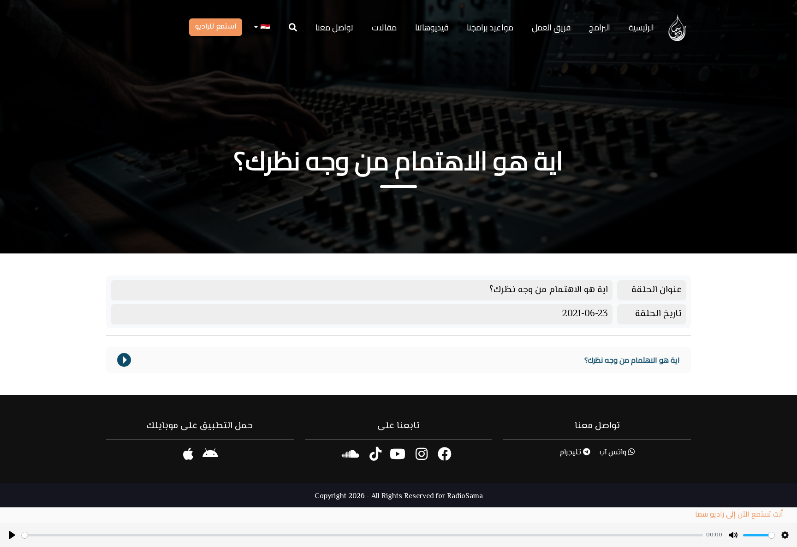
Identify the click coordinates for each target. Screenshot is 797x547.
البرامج (599, 27)
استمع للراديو (215, 27)
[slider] (362, 535)
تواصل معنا (334, 27)
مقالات (384, 27)
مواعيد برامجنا (490, 27)
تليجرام (571, 453)
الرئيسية (641, 27)
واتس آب (614, 453)
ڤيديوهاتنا (431, 27)
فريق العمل (551, 27)
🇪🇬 (264, 27)
